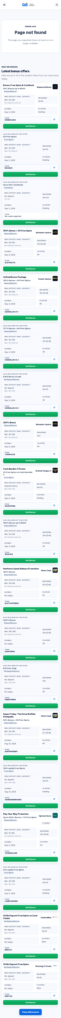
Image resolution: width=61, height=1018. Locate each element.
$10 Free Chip (9, 668)
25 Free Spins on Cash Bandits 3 (17, 473)
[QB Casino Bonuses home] (30, 5)
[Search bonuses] (56, 4)
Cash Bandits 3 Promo (14, 469)
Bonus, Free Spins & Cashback (18, 85)
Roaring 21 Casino (43, 966)
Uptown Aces (45, 816)
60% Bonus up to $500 (14, 88)
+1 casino (46, 823)
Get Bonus (30, 126)
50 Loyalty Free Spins (13, 870)
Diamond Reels (44, 87)
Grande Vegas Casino (43, 471)
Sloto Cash (46, 570)
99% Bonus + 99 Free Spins (16, 720)
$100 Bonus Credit (12, 376)
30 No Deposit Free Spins (16, 964)
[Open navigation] (4, 4)
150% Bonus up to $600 (14, 523)
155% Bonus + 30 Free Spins (16, 280)
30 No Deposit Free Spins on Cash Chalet (20, 916)
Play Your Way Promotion (16, 814)
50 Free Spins (10, 136)
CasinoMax (46, 917)
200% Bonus (9, 620)
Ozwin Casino (44, 279)
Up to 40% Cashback (13, 185)
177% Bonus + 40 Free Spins (16, 328)
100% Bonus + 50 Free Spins (17, 230)
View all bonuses (30, 1012)
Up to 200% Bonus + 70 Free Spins (20, 817)
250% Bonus (9, 422)
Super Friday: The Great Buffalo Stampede (19, 715)
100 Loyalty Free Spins (14, 768)
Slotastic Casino (43, 232)
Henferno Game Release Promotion (21, 568)
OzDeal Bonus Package (14, 277)
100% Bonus (9, 572)
